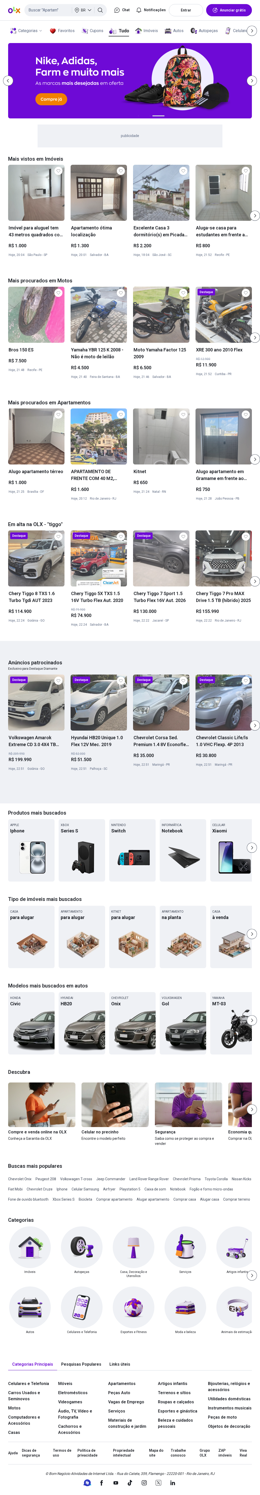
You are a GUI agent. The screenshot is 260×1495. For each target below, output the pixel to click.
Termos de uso (62, 1453)
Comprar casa (184, 1199)
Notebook (178, 1189)
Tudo (124, 30)
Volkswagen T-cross (76, 1179)
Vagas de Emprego (126, 1402)
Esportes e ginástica (177, 1411)
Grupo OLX (205, 1453)
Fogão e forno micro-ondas (211, 1189)
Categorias (28, 30)
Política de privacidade (87, 1453)
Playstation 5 (130, 1189)
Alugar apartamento (153, 1199)
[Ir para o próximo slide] (255, 216)
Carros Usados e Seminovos (24, 1395)
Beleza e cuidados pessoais (175, 1423)
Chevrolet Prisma (187, 1179)
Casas (14, 1432)
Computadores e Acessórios (24, 1420)
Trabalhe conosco (178, 1453)
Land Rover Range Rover (149, 1179)
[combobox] (65, 10)
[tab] (32, 1364)
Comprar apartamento (114, 1199)
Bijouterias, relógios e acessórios (229, 1386)
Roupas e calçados (176, 1402)
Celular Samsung (85, 1189)
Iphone (62, 1189)
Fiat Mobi (15, 1189)
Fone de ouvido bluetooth (28, 1199)
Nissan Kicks (241, 1179)
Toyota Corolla (216, 1179)
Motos (14, 1408)
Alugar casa (209, 1199)
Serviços (116, 1411)
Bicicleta (85, 1199)
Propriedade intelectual (123, 1453)
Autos (178, 30)
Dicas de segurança (31, 1453)
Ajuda (13, 1453)
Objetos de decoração (229, 1426)
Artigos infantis (172, 1383)
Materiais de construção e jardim (127, 1423)
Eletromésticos (73, 1392)
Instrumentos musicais (230, 1408)
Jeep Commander (110, 1179)
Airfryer (109, 1189)
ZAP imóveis (225, 1453)
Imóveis (150, 30)
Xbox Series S (64, 1199)
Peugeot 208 (46, 1179)
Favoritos (66, 30)
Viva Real (243, 1453)
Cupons (96, 30)
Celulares (241, 30)
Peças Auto (119, 1392)
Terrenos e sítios (174, 1392)
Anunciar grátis (233, 10)
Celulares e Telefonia (28, 1383)
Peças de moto (222, 1417)
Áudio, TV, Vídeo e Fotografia (75, 1414)
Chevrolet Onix (19, 1179)
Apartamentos (122, 1383)
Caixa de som (155, 1189)
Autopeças (208, 30)
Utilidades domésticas (229, 1398)
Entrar (186, 10)
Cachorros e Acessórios (70, 1429)
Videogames (70, 1402)
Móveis (65, 1383)
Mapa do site (156, 1453)
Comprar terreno (236, 1199)
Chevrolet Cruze (40, 1189)
